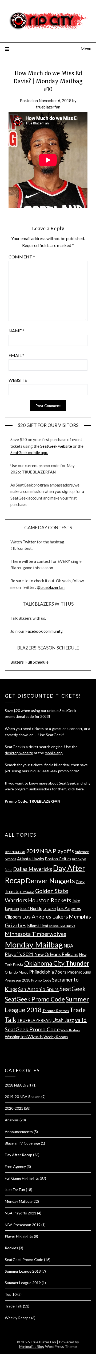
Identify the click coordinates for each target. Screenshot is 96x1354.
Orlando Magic (16, 972)
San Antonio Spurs (38, 989)
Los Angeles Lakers (45, 916)
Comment (22, 256)
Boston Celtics (58, 858)
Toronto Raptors (55, 1011)
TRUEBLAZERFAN (34, 1020)
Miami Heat (38, 925)
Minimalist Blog (31, 1346)
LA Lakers (49, 909)
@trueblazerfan (51, 587)
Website (18, 380)
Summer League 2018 (23, 1271)
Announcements (19, 1131)
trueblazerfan (48, 106)
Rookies (11, 1248)
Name (16, 330)
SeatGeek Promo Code (35, 999)
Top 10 (11, 1294)
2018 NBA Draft (15, 852)
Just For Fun (15, 1189)
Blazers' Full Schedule (29, 662)
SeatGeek (72, 988)
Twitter (29, 541)
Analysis (12, 1120)
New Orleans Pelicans (56, 954)
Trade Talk (13, 1306)
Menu (86, 48)
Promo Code (41, 980)
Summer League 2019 (23, 1282)
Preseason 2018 (17, 980)
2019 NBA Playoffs (50, 851)
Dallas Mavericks (32, 869)
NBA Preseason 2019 (23, 1224)
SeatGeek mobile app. (29, 452)
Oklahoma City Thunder (56, 963)
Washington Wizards (24, 1036)
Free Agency (15, 1166)
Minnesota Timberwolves (35, 933)
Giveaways (27, 892)
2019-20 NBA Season (23, 1096)
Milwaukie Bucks (62, 926)
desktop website (19, 753)
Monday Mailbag (34, 944)
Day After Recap (18, 1154)
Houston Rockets (49, 900)
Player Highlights (19, 1236)
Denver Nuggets (50, 880)
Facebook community (43, 631)
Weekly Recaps (55, 1037)
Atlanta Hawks (30, 858)
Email (16, 355)
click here (76, 789)
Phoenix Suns (79, 972)
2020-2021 (14, 1108)
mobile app (54, 753)
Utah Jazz (63, 1020)
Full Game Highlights (22, 1178)
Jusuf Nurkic (31, 908)
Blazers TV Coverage (22, 1143)
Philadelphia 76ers (47, 972)
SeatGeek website (56, 446)
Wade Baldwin (70, 1030)
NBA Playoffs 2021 (20, 1213)
